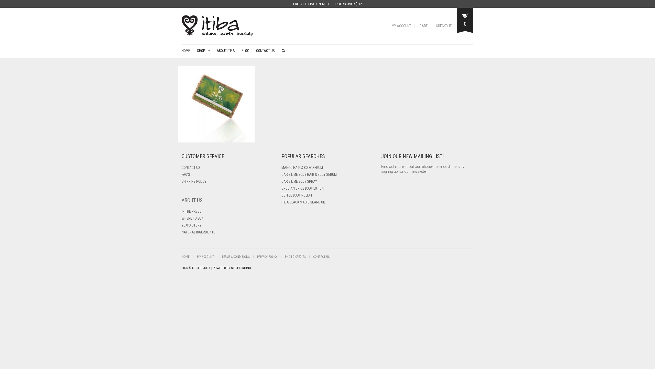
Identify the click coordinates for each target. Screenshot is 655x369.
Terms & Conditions (236, 257)
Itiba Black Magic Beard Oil (303, 202)
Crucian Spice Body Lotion (302, 188)
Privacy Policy (267, 257)
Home (186, 51)
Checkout (444, 26)
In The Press (192, 211)
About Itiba (226, 51)
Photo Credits (295, 257)
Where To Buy (192, 218)
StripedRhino (241, 268)
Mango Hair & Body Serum (302, 168)
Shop (201, 51)
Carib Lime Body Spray (299, 181)
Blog (245, 51)
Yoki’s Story (191, 225)
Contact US (191, 168)
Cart (424, 26)
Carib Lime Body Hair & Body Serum (309, 174)
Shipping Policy (194, 181)
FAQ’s (186, 174)
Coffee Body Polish (296, 195)
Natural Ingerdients (198, 232)
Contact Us (265, 51)
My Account (401, 26)
